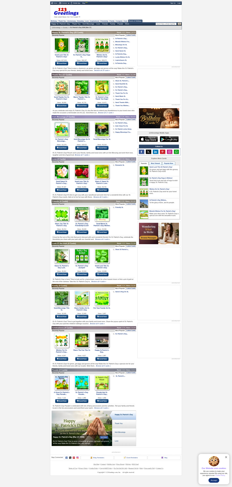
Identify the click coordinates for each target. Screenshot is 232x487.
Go (179, 24)
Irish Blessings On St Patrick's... (82, 140)
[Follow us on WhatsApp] (176, 152)
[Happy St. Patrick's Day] (82, 428)
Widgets (128, 464)
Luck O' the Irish (59, 243)
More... (128, 24)
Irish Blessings (88, 24)
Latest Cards (130, 35)
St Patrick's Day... (121, 38)
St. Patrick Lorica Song (123, 129)
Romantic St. (119, 165)
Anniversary (71, 21)
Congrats (119, 21)
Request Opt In (133, 468)
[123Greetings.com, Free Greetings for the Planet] (67, 12)
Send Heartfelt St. (121, 84)
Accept (214, 480)
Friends (105, 24)
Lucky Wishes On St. (122, 57)
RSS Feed (135, 464)
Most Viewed (155, 163)
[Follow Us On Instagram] (169, 152)
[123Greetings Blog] (159, 233)
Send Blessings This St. (61, 309)
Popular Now (168, 163)
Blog (83, 3)
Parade (120, 24)
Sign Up (172, 3)
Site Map (96, 464)
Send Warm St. (120, 96)
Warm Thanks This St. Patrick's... (81, 98)
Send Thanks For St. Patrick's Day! (61, 98)
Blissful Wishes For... (122, 41)
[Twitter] (70, 458)
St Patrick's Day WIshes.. (158, 200)
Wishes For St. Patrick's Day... (61, 351)
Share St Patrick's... (122, 249)
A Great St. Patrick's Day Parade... (61, 393)
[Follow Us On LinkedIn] (155, 152)
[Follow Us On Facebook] (141, 152)
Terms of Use (73, 468)
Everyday (80, 21)
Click (105, 437)
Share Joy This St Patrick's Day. (61, 225)
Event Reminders (132, 457)
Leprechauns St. (121, 60)
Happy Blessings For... (123, 132)
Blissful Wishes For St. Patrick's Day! (162, 211)
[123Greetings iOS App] (148, 139)
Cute (125, 21)
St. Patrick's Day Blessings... (61, 140)
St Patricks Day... (121, 54)
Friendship (104, 21)
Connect (64, 3)
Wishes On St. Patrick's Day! (102, 56)
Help (141, 468)
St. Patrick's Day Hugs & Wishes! (161, 178)
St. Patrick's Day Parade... (81, 393)
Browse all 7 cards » (82, 155)
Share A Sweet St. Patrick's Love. (102, 182)
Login (179, 3)
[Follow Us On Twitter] (148, 152)
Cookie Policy (93, 468)
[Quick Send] (56, 51)
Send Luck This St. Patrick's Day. (102, 267)
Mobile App (76, 3)
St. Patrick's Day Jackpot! (81, 267)
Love (87, 21)
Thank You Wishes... (122, 105)
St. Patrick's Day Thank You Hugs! (101, 98)
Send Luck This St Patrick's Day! (61, 56)
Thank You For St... (122, 99)
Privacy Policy (83, 468)
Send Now (62, 63)
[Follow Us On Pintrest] (162, 152)
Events (65, 27)
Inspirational (94, 21)
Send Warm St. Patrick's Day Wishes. (102, 225)
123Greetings (56, 27)
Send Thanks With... (122, 102)
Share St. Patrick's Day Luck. (62, 267)
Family (112, 21)
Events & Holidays (135, 21)
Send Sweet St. (120, 51)
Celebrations (58, 328)
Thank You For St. (121, 93)
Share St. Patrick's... (122, 81)
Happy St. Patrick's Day (60, 24)
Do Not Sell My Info (120, 468)
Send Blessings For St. (102, 139)
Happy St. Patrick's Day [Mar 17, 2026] (68, 437)
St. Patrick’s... (120, 376)
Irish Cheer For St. (121, 126)
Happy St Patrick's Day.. (102, 351)
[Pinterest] (74, 458)
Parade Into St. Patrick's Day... (102, 393)
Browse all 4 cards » (101, 197)
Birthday (54, 21)
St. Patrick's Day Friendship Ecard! (82, 225)
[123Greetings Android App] (169, 139)
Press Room (120, 464)
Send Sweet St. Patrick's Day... (61, 182)
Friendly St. (119, 207)
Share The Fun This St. (81, 350)
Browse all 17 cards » (106, 113)
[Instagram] (77, 458)
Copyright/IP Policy (106, 468)
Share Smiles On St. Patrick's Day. (81, 309)
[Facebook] (67, 458)
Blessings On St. (121, 44)
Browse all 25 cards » (102, 70)
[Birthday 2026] (159, 118)
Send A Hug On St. (122, 291)
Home (55, 3)
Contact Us (159, 468)
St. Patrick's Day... (121, 48)
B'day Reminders (98, 457)
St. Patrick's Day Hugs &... (81, 56)
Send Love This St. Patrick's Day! (82, 182)
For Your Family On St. (101, 308)
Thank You (62, 21)
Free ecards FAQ (149, 468)
